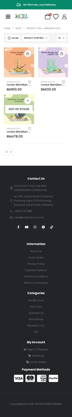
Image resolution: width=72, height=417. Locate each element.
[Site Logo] (21, 16)
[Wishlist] (55, 16)
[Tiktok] (52, 227)
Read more (27, 100)
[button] (13, 38)
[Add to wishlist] (29, 81)
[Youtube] (27, 227)
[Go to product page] (19, 62)
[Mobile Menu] (8, 16)
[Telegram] (43, 227)
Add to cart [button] (27, 53)
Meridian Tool (13, 81)
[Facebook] (18, 227)
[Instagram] (35, 227)
